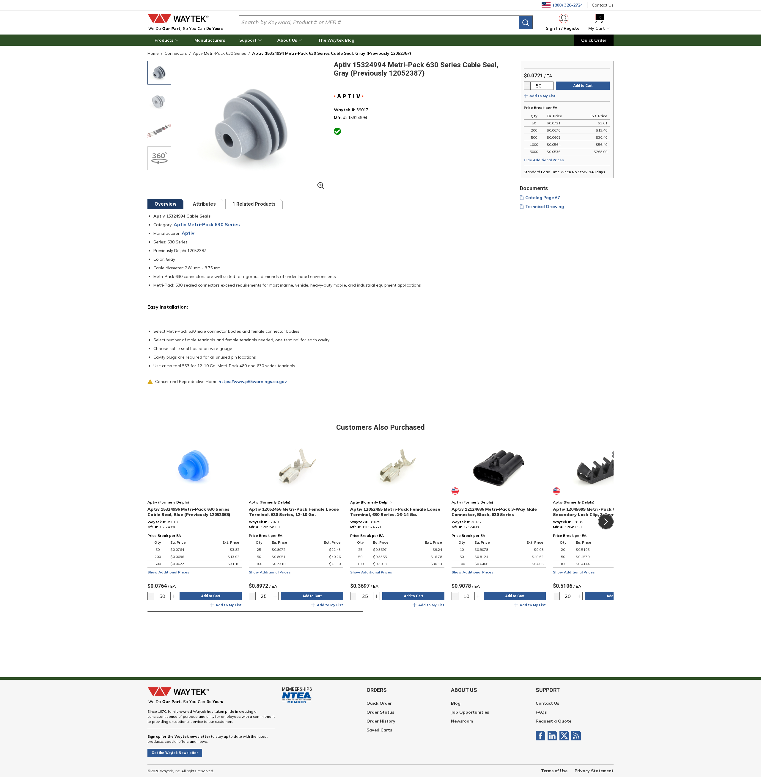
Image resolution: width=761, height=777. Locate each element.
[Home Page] (188, 22)
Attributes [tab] (204, 204)
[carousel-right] (606, 521)
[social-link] (542, 735)
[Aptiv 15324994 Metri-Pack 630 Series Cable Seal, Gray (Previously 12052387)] (159, 130)
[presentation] (165, 204)
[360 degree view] (159, 158)
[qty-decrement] (527, 86)
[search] (525, 22)
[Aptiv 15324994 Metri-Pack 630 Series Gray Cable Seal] (159, 73)
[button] (167, 40)
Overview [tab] (165, 204)
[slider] (255, 611)
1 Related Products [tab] (254, 204)
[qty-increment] (550, 86)
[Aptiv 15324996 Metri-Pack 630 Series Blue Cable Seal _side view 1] (159, 101)
